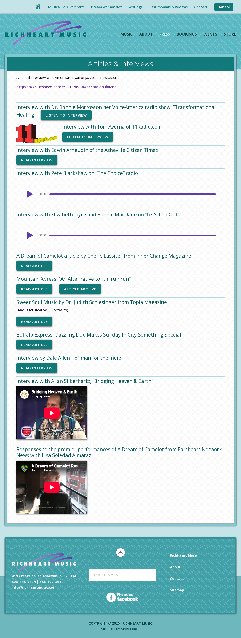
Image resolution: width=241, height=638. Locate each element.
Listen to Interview (66, 115)
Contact (177, 578)
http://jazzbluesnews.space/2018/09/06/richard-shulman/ (66, 86)
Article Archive (80, 289)
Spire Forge (130, 629)
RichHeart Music (46, 33)
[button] (29, 194)
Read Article (34, 265)
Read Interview (36, 160)
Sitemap (177, 590)
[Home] (38, 6)
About (175, 567)
